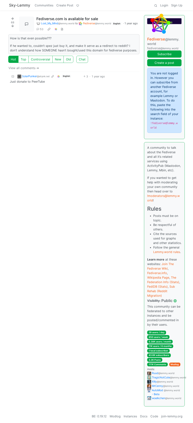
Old (68, 59)
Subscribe (164, 54)
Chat (82, 59)
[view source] (62, 29)
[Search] (156, 5)
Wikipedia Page (158, 277)
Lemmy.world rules (166, 252)
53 (41, 29)
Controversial (40, 59)
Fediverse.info (157, 273)
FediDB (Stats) (157, 286)
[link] (49, 29)
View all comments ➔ (23, 68)
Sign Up (176, 5)
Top (23, 59)
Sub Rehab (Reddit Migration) (161, 291)
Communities (44, 5)
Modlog (175, 364)
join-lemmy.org (171, 416)
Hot (13, 59)
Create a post (164, 63)
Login (164, 5)
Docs (143, 416)
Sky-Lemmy (19, 5)
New (58, 59)
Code (154, 416)
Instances (130, 416)
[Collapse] (13, 76)
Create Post (64, 5)
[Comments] (26, 24)
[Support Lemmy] (77, 5)
